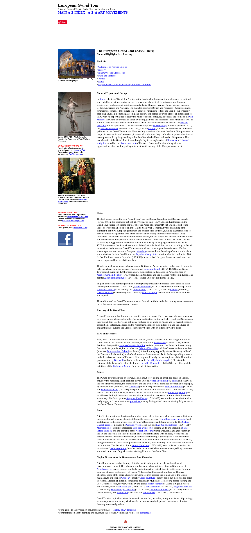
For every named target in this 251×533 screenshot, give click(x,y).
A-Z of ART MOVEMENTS (108, 12)
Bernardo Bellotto (174, 386)
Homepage (145, 512)
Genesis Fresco (133, 424)
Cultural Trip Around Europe (112, 66)
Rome (101, 81)
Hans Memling (153, 486)
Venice (101, 78)
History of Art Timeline (124, 509)
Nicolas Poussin (105, 292)
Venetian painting (159, 380)
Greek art (125, 477)
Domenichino (139, 289)
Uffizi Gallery (159, 125)
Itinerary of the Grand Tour (111, 72)
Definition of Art (80, 228)
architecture (160, 342)
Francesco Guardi (109, 389)
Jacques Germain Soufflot (109, 274)
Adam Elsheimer (142, 286)
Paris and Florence (107, 75)
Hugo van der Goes (182, 486)
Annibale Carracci (106, 289)
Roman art (172, 140)
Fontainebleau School (118, 351)
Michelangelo (104, 427)
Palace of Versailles (148, 348)
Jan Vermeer (149, 492)
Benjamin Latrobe (153, 269)
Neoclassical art (104, 469)
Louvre (151, 128)
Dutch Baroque (149, 292)
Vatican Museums (109, 128)
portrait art (135, 401)
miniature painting (177, 392)
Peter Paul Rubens (159, 489)
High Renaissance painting (173, 419)
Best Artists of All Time (77, 217)
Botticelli (119, 360)
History (102, 69)
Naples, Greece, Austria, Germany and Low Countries (124, 84)
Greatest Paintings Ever (73, 221)
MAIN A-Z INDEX (71, 12)
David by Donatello (150, 363)
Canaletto (134, 386)
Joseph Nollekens (140, 445)
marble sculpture (118, 448)
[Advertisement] (125, 38)
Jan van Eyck (124, 486)
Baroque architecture (143, 427)
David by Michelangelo (158, 360)
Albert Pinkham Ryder (115, 277)
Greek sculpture (147, 477)
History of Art (79, 150)
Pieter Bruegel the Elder (123, 489)
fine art (102, 99)
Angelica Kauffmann (136, 398)
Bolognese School (122, 366)
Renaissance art (128, 143)
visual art (141, 251)
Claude (174, 289)
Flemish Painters (154, 483)
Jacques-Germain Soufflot (132, 345)
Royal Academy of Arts (147, 254)
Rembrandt (122, 492)
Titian (175, 380)
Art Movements (75, 154)
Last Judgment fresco (166, 424)
